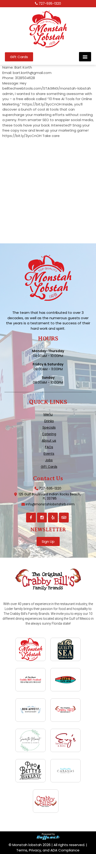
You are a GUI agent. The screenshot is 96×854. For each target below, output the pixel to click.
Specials (49, 427)
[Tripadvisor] (64, 517)
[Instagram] (42, 517)
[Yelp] (53, 517)
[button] (85, 56)
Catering (49, 434)
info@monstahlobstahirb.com (50, 504)
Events (49, 453)
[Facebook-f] (31, 517)
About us (49, 440)
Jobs (49, 460)
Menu (48, 414)
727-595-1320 (50, 3)
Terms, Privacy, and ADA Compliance (47, 850)
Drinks (49, 421)
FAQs (49, 447)
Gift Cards (49, 466)
